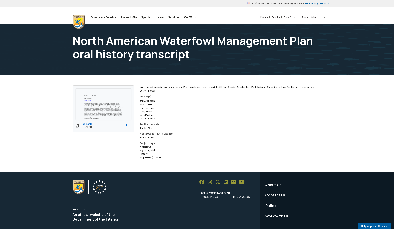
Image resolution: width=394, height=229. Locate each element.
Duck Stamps (291, 17)
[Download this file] (127, 125)
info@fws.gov (241, 196)
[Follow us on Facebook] (202, 182)
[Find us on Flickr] (234, 182)
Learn (160, 17)
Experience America (103, 17)
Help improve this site (374, 226)
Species (146, 17)
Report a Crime (309, 17)
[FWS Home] (79, 21)
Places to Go (129, 17)
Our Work (190, 17)
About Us (273, 184)
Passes (264, 17)
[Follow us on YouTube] (243, 182)
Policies (272, 205)
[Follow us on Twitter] (218, 182)
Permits (276, 17)
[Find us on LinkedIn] (227, 182)
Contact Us (275, 195)
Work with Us (277, 216)
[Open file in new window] (77, 126)
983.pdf (87, 123)
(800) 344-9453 (210, 196)
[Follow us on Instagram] (211, 182)
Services (173, 17)
